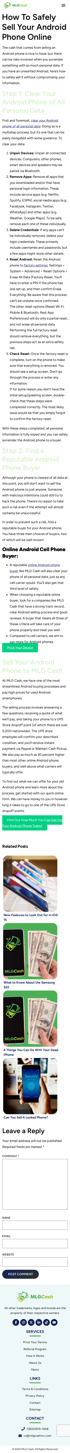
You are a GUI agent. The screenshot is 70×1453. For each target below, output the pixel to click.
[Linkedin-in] (38, 1322)
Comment (10, 1156)
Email (6, 1236)
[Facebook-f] (16, 1322)
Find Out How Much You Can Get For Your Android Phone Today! (32, 823)
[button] (63, 5)
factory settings (36, 265)
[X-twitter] (31, 1322)
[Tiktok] (46, 1322)
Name (6, 1218)
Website (8, 1254)
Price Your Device (20, 648)
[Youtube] (54, 1322)
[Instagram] (23, 1322)
